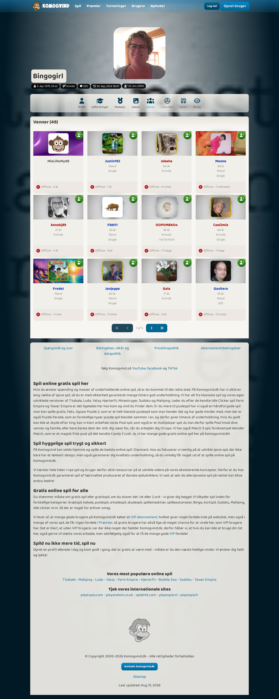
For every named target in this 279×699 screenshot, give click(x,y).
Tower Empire (205, 580)
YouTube (138, 368)
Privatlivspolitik (166, 348)
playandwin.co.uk (119, 595)
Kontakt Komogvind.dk (139, 666)
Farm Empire (128, 580)
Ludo (99, 580)
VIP (172, 534)
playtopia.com (92, 595)
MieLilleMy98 (58, 161)
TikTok (173, 368)
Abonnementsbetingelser (221, 348)
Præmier (105, 523)
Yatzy (110, 580)
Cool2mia (220, 225)
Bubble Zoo (168, 580)
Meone (220, 161)
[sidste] (162, 328)
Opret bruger (235, 6)
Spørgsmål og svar (58, 348)
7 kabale (69, 580)
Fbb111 (112, 225)
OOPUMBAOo (166, 225)
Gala (166, 288)
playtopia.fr (189, 595)
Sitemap (139, 677)
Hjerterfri (148, 580)
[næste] (151, 328)
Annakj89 (58, 225)
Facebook (154, 368)
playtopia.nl (168, 595)
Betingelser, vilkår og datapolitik (112, 351)
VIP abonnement (144, 517)
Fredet (58, 288)
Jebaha (166, 161)
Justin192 (112, 161)
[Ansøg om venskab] (79, 135)
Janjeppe (112, 288)
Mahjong (85, 580)
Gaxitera (221, 288)
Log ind (212, 6)
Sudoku (186, 580)
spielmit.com (146, 595)
